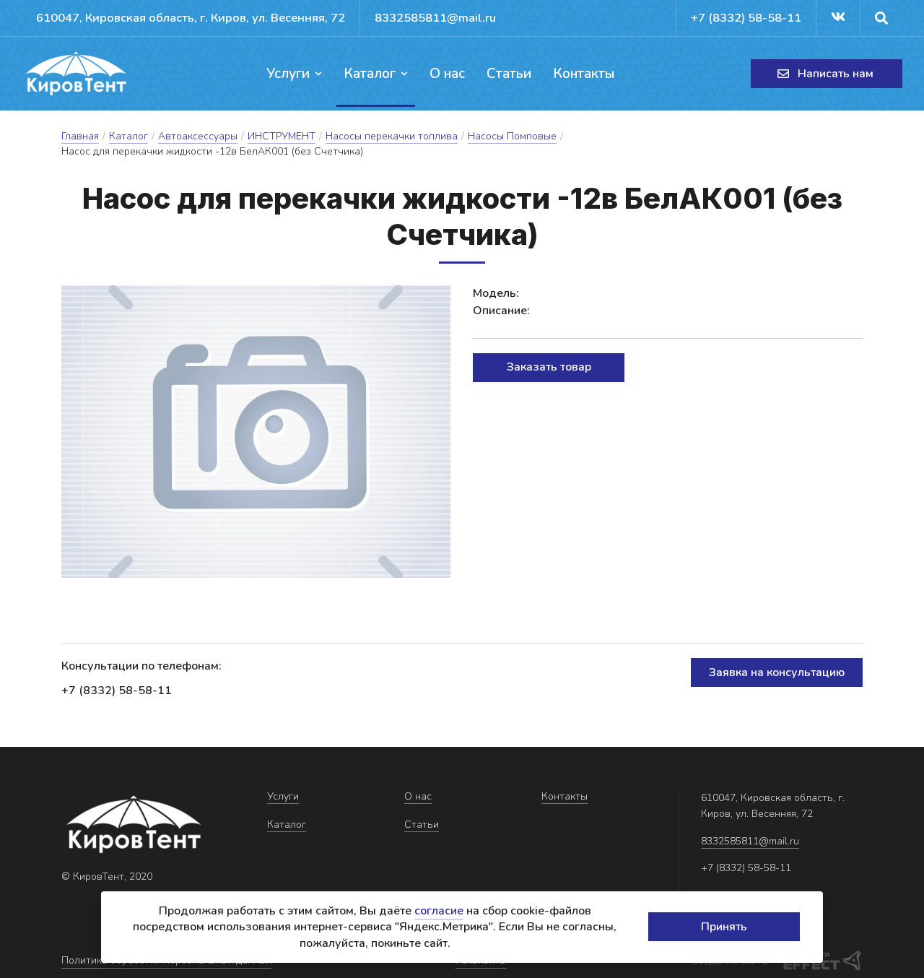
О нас (447, 73)
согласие (438, 911)
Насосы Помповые (512, 136)
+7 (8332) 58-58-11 (746, 17)
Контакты (583, 73)
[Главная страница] (76, 74)
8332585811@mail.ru (435, 17)
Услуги (288, 73)
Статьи (509, 73)
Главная (80, 136)
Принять (724, 927)
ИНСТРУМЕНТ (281, 136)
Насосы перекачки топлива (392, 136)
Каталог (370, 73)
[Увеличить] (256, 431)
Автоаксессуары (197, 136)
